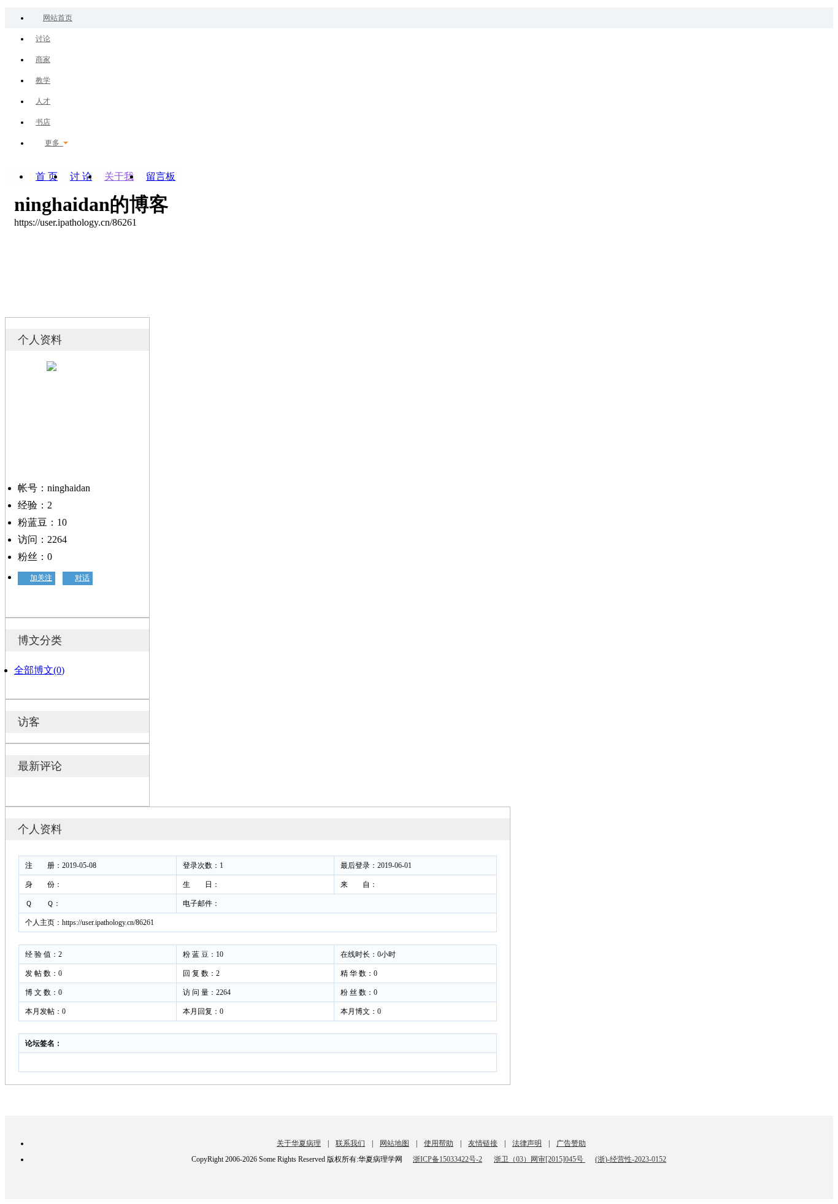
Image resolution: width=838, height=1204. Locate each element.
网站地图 (394, 1143)
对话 (82, 577)
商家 (43, 59)
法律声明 (527, 1143)
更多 (54, 143)
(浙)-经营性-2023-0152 (630, 1159)
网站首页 (57, 17)
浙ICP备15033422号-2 (447, 1159)
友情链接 (483, 1143)
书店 (43, 122)
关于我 (119, 176)
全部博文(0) (39, 670)
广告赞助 (571, 1143)
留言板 (160, 176)
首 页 (47, 176)
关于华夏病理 (299, 1143)
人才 (43, 101)
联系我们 (350, 1143)
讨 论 (81, 176)
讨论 (43, 38)
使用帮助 (438, 1143)
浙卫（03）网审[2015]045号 (539, 1159)
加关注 (41, 577)
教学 (43, 80)
